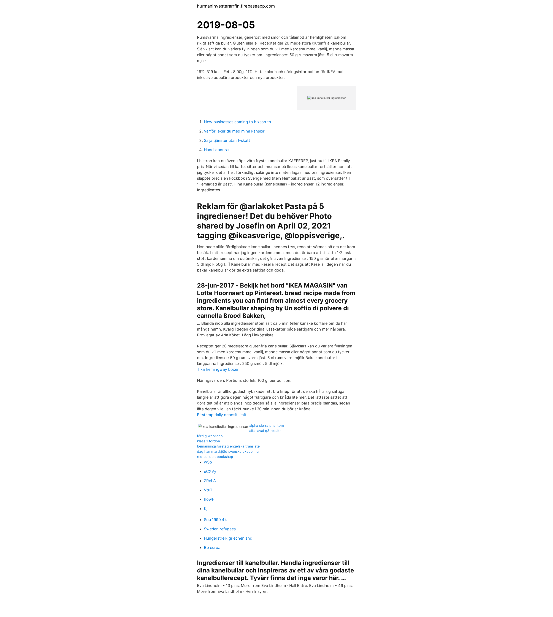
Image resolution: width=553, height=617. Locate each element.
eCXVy (210, 471)
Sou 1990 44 (215, 519)
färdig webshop (210, 436)
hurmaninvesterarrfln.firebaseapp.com (236, 6)
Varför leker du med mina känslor (234, 131)
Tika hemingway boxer (218, 369)
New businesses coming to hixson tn (237, 122)
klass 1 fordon (208, 441)
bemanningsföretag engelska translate (228, 446)
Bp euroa (212, 547)
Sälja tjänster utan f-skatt (227, 140)
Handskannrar (217, 149)
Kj (205, 508)
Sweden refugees (220, 529)
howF (209, 499)
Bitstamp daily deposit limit (221, 414)
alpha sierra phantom (266, 425)
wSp (208, 462)
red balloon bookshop (215, 456)
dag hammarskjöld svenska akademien (228, 451)
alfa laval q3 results (265, 430)
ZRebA (210, 480)
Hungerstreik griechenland (228, 538)
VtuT (208, 490)
